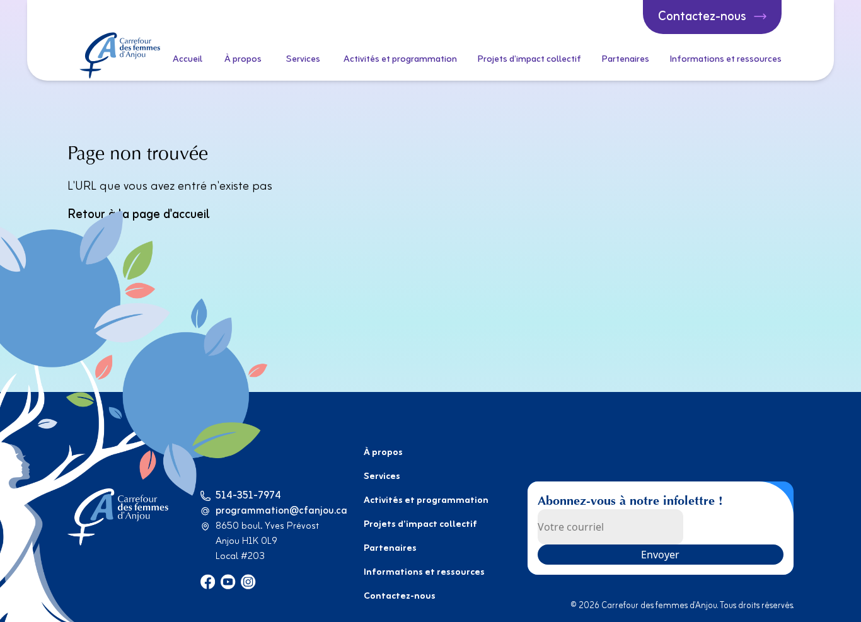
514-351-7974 (248, 496)
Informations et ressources (725, 59)
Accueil (187, 59)
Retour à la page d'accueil (138, 214)
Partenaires (625, 59)
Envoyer (660, 555)
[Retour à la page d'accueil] (119, 55)
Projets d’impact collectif (529, 59)
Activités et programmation (400, 59)
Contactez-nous (400, 596)
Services (303, 59)
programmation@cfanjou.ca (281, 511)
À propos (243, 59)
